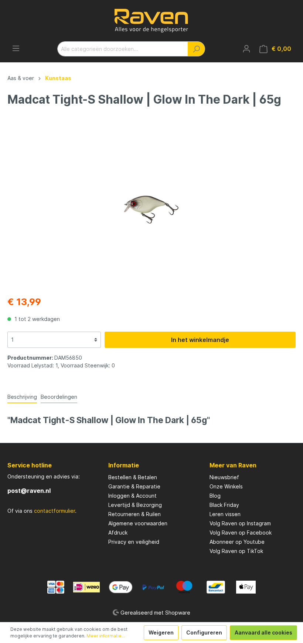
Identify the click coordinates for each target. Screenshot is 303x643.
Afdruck (117, 532)
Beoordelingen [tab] (59, 397)
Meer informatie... (105, 636)
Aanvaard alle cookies (263, 632)
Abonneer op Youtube (237, 542)
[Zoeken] (196, 48)
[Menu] (15, 48)
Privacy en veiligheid (133, 542)
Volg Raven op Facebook (241, 532)
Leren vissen (225, 514)
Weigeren (161, 632)
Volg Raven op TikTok (236, 551)
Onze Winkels (226, 486)
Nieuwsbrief (224, 477)
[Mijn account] (246, 49)
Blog (215, 495)
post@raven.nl (29, 490)
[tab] (22, 396)
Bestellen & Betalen (132, 477)
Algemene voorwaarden (137, 523)
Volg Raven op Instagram (240, 523)
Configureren (204, 632)
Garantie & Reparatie (134, 486)
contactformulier (54, 511)
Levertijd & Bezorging (135, 505)
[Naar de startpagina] (151, 20)
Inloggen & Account (132, 495)
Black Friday (224, 505)
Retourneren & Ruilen (134, 514)
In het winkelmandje (200, 339)
